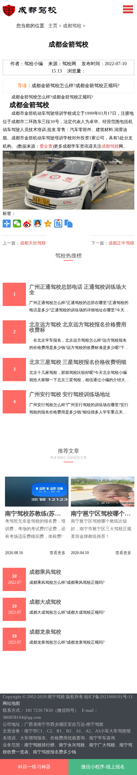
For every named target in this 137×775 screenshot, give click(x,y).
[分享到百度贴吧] (58, 224)
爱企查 (46, 146)
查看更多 (58, 552)
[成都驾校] (33, 14)
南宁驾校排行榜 (39, 744)
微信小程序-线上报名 (103, 766)
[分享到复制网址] (69, 224)
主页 (53, 25)
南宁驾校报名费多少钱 (54, 751)
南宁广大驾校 (102, 744)
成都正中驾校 (121, 242)
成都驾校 (72, 25)
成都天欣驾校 (33, 242)
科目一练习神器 (34, 766)
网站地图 (11, 703)
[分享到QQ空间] (48, 224)
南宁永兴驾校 (72, 744)
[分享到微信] (17, 224)
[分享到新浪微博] (27, 224)
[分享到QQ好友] (38, 224)
